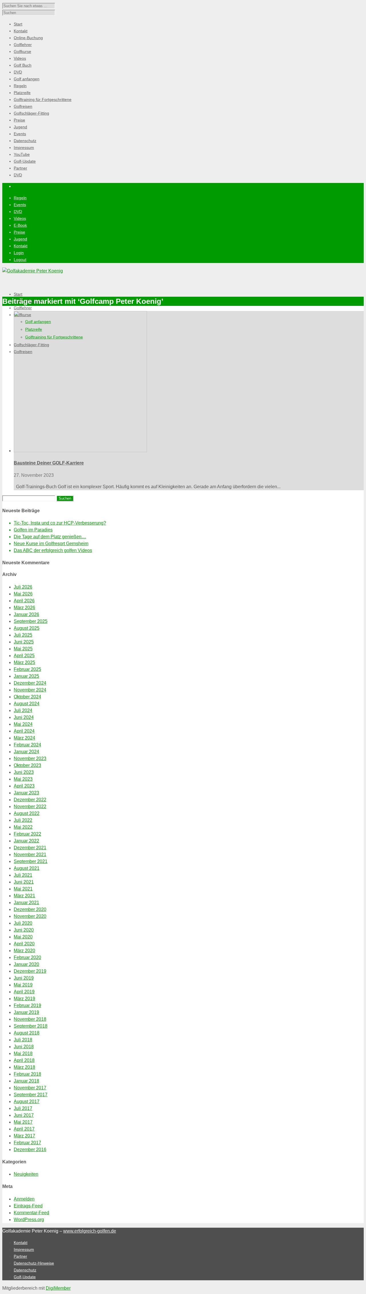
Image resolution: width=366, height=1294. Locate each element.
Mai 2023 (23, 779)
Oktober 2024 (27, 696)
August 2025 (26, 628)
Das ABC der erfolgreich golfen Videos (53, 550)
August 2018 (26, 1032)
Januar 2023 (26, 792)
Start (18, 294)
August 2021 (26, 868)
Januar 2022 (26, 840)
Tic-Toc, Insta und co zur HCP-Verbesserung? (60, 523)
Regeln (20, 198)
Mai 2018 (23, 1053)
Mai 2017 (23, 1122)
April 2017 (24, 1128)
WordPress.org (29, 1219)
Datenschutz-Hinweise (34, 1263)
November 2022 (30, 806)
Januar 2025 (26, 676)
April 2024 (24, 731)
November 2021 (30, 854)
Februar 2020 (27, 957)
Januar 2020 (26, 964)
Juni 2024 (24, 717)
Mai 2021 (23, 888)
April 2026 (24, 600)
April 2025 (24, 655)
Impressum (24, 1249)
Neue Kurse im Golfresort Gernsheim (51, 543)
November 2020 (30, 916)
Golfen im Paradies (33, 529)
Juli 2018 (23, 1039)
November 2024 (30, 689)
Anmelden (24, 1199)
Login (19, 252)
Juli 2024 (23, 710)
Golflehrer (23, 308)
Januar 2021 (26, 902)
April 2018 (24, 1060)
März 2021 (24, 895)
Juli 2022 (23, 820)
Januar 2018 (26, 1080)
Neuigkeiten (26, 1174)
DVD (18, 211)
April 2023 (24, 785)
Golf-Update (25, 1277)
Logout (20, 259)
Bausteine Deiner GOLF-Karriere (49, 462)
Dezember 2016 (30, 1149)
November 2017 (30, 1087)
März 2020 (24, 950)
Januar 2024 (26, 751)
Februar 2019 (27, 1005)
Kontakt (20, 246)
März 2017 (24, 1135)
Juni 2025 (24, 641)
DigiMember (58, 1288)
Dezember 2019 (30, 971)
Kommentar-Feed (31, 1212)
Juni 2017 (24, 1115)
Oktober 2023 (27, 765)
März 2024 (24, 737)
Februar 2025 (27, 669)
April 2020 (24, 943)
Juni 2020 (24, 930)
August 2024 (26, 703)
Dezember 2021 (30, 847)
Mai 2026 (23, 593)
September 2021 (30, 861)
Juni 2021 (24, 882)
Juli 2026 (23, 587)
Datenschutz (25, 1270)
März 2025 (24, 662)
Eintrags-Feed (28, 1205)
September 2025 (30, 621)
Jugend (20, 239)
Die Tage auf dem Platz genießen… (50, 536)
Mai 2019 (23, 984)
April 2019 (24, 991)
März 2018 (24, 1067)
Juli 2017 (23, 1108)
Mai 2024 (23, 724)
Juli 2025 (23, 635)
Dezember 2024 (30, 683)
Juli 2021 (23, 875)
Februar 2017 (27, 1142)
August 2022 (26, 813)
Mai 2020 (23, 936)
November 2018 (30, 1019)
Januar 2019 (26, 1012)
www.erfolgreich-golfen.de (89, 1231)
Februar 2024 (27, 744)
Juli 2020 (23, 923)
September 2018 (30, 1026)
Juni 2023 (24, 772)
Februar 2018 (27, 1074)
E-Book (20, 225)
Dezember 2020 (30, 909)
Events (20, 204)
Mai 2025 (23, 648)
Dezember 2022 (30, 799)
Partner (20, 1256)
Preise (19, 232)
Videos (20, 218)
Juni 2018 (24, 1046)
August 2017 (26, 1101)
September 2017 (30, 1094)
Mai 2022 (23, 827)
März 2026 (24, 607)
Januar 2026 (26, 614)
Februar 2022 (27, 834)
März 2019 (24, 998)
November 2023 (30, 758)
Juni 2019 (24, 978)
